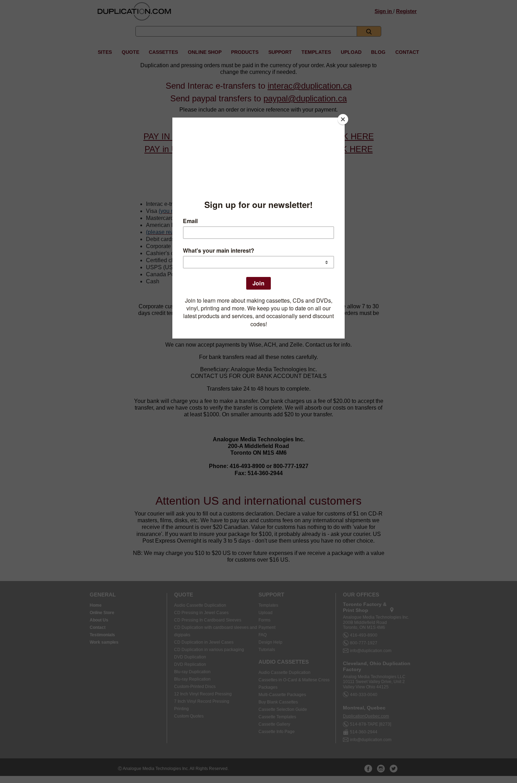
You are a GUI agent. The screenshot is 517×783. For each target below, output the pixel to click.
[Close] (343, 119)
